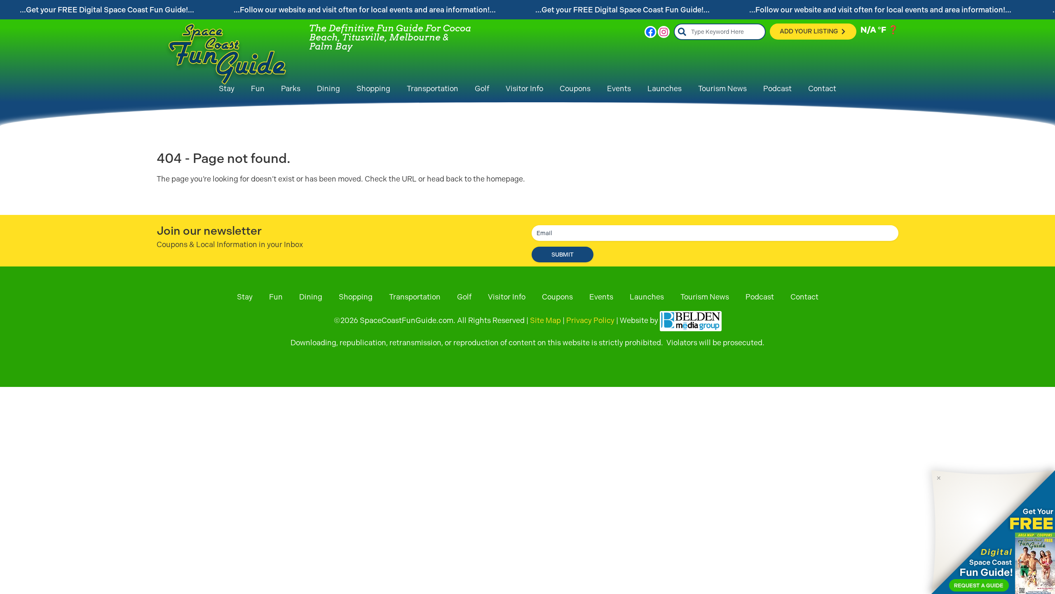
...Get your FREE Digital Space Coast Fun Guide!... (107, 9)
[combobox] (720, 32)
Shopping (373, 88)
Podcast (777, 88)
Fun (258, 88)
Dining (328, 88)
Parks (290, 88)
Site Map (545, 320)
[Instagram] (664, 32)
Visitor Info (524, 88)
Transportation (432, 88)
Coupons (575, 88)
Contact (822, 88)
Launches (664, 88)
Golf (482, 88)
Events (619, 88)
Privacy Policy (590, 320)
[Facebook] (650, 32)
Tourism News (722, 88)
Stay (226, 88)
